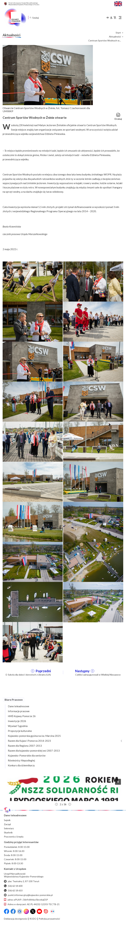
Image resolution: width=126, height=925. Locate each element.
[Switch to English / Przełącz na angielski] (118, 3)
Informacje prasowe (19, 711)
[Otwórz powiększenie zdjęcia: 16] (93, 561)
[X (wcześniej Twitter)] (32, 911)
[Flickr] (52, 911)
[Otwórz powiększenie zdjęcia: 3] (33, 321)
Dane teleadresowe (18, 706)
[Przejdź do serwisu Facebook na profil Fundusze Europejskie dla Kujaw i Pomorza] (13, 911)
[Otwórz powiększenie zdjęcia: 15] (33, 561)
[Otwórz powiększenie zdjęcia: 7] (33, 401)
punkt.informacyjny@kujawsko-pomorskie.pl (30, 895)
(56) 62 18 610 (15, 890)
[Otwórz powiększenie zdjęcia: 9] (33, 441)
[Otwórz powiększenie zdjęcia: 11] (33, 481)
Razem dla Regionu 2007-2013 (25, 745)
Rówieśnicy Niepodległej (21, 760)
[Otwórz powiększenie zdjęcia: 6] (93, 361)
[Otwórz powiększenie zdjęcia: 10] (93, 441)
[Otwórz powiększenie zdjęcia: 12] (93, 481)
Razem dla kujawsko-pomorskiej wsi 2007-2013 (34, 750)
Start (118, 33)
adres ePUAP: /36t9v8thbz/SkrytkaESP (28, 899)
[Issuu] (46, 911)
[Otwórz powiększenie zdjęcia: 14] (93, 521)
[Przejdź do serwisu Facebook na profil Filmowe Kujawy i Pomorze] (19, 911)
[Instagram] (26, 911)
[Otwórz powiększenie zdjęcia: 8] (93, 401)
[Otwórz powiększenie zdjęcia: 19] (33, 641)
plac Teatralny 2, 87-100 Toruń (23, 881)
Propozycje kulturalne (20, 730)
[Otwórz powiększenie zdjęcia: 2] (93, 281)
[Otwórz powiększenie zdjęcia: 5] (33, 361)
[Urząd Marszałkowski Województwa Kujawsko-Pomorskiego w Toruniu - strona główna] (15, 17)
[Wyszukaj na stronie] (30, 17)
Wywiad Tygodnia (18, 725)
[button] (63, 788)
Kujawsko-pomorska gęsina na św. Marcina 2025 (34, 735)
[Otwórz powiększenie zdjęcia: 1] (33, 281)
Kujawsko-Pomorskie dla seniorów (26, 755)
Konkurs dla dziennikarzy (21, 765)
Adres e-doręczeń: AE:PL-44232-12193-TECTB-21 (34, 904)
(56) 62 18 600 (15, 885)
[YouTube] (39, 911)
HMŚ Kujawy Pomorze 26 (22, 716)
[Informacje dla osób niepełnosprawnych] (113, 17)
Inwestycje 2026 (17, 721)
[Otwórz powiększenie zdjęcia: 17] (33, 601)
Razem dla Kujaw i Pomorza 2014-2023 (29, 740)
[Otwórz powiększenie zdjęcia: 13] (33, 521)
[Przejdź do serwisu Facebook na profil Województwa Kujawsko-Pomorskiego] (6, 911)
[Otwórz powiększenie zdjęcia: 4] (93, 321)
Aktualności (115, 36)
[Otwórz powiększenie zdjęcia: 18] (93, 601)
